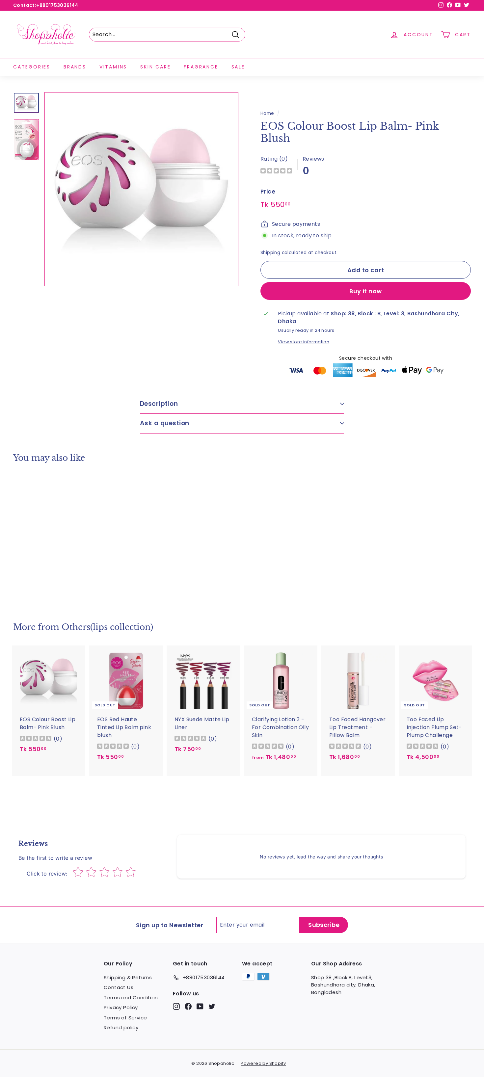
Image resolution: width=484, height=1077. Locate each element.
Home (267, 113)
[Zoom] (141, 189)
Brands (75, 67)
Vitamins (113, 67)
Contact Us (118, 987)
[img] (276, 171)
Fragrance (201, 67)
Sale (238, 67)
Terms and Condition (131, 997)
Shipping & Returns (128, 977)
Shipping (270, 253)
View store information (303, 342)
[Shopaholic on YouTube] (200, 1006)
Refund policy (121, 1027)
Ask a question (164, 423)
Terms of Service (125, 1017)
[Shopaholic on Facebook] (188, 1006)
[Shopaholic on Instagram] (176, 1006)
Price (267, 192)
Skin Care (155, 67)
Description (159, 403)
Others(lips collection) (107, 627)
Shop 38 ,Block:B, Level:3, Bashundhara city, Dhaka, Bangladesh (343, 985)
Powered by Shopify (263, 1063)
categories (31, 67)
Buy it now (365, 291)
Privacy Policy (121, 1007)
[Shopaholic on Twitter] (211, 1006)
